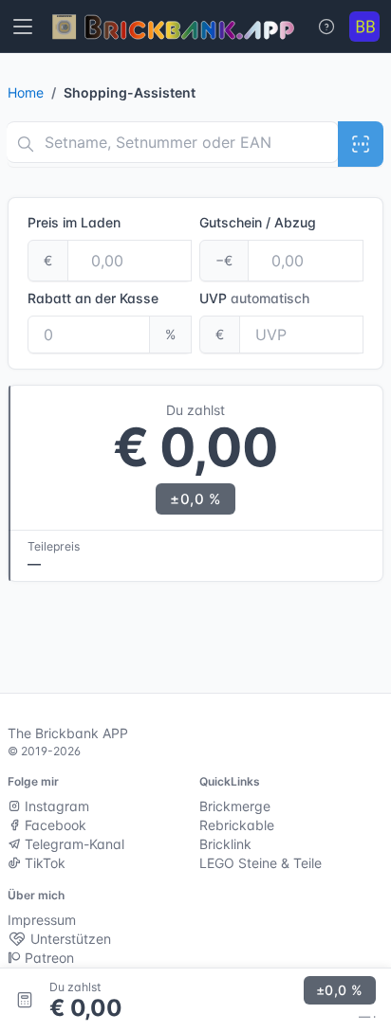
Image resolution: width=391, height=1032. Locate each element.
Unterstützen (69, 939)
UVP (254, 298)
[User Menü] (364, 26)
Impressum (42, 920)
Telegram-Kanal (72, 844)
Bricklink (225, 844)
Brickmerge (234, 806)
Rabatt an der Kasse (93, 298)
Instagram (55, 806)
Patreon (47, 958)
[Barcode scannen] (360, 144)
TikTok (43, 863)
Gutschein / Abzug (257, 222)
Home (26, 92)
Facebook (53, 825)
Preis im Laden (74, 222)
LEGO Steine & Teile (260, 863)
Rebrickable (236, 825)
